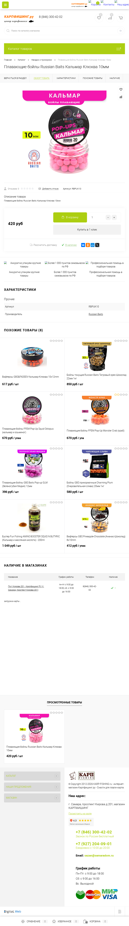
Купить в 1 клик (87, 229)
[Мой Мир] (93, 245)
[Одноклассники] (88, 245)
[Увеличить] (64, 133)
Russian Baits (96, 314)
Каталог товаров (20, 48)
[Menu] (5, 5)
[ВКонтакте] (83, 245)
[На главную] (79, 4)
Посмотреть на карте (80, 813)
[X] (97, 245)
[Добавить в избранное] (121, 89)
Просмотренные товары (64, 702)
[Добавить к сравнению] (121, 97)
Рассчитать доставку (45, 245)
